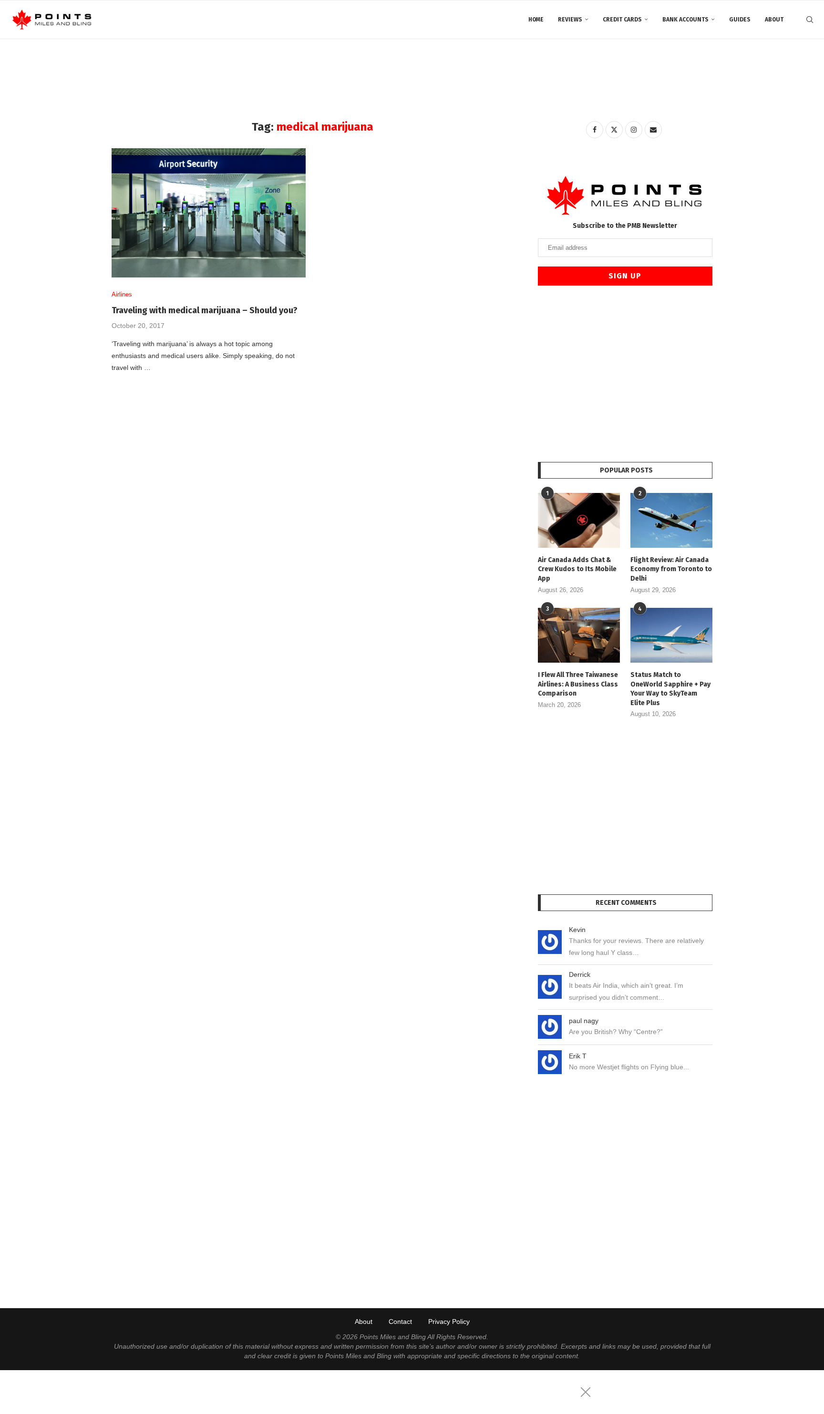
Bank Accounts (685, 19)
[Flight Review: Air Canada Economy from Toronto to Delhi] (671, 520)
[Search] (809, 19)
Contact (400, 1321)
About (774, 19)
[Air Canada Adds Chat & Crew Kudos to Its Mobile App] (579, 520)
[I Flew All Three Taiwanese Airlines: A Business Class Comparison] (579, 635)
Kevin (577, 929)
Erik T (578, 1056)
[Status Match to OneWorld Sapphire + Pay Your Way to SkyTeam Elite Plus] (671, 635)
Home (536, 19)
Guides (740, 19)
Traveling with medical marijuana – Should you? (205, 310)
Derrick (579, 974)
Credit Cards (622, 19)
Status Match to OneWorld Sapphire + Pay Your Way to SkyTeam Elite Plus (670, 689)
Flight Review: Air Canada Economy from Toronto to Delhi (671, 569)
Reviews (570, 19)
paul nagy (583, 1021)
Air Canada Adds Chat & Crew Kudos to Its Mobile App (577, 569)
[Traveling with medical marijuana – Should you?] (209, 212)
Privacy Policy (449, 1321)
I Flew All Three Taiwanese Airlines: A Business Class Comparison (578, 684)
